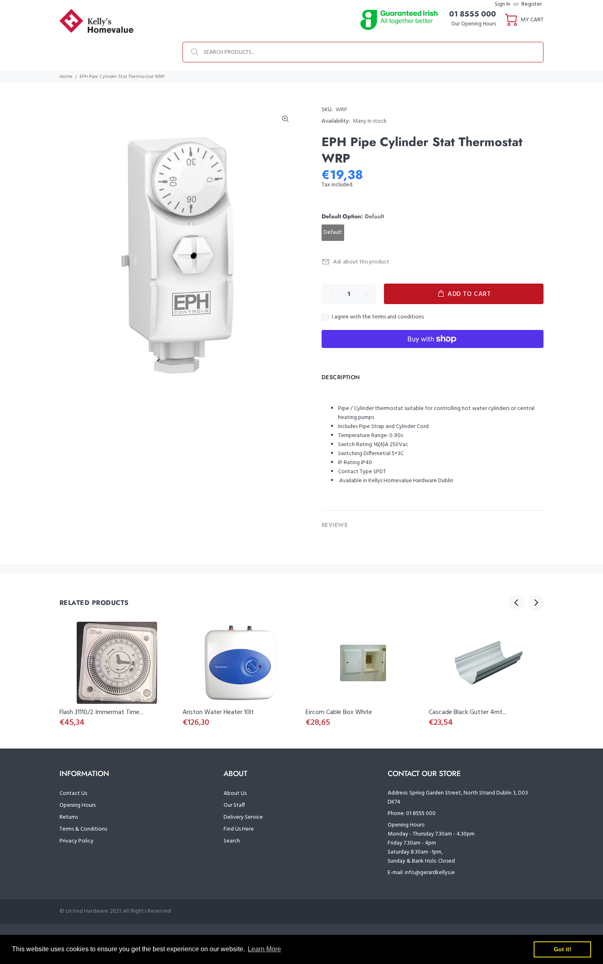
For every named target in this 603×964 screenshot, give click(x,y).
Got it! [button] (562, 949)
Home (66, 77)
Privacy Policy (76, 841)
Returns (68, 817)
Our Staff (234, 805)
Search (232, 841)
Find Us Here (239, 829)
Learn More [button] (264, 949)
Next (536, 602)
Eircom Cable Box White (339, 712)
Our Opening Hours (473, 24)
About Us (235, 793)
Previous (516, 602)
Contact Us (73, 793)
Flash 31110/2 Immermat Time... (101, 712)
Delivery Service (243, 817)
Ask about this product (361, 262)
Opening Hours (77, 805)
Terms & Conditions (83, 829)
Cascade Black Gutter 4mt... (467, 712)
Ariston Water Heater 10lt (218, 712)
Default (333, 232)
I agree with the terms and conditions (378, 317)
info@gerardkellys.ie (430, 872)
